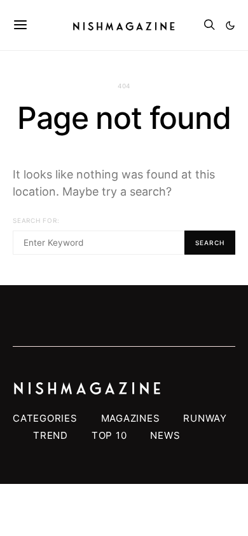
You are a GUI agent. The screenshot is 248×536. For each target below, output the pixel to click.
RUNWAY (205, 418)
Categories (45, 418)
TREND (50, 435)
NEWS (165, 435)
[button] (230, 25)
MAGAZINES (130, 418)
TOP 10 (109, 435)
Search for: (36, 220)
